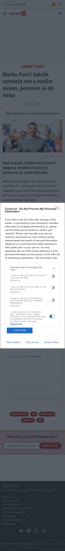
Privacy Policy (51, 342)
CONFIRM (20, 330)
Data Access (32, 342)
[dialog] (32, 276)
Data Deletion (13, 342)
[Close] (58, 209)
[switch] (52, 276)
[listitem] (32, 268)
